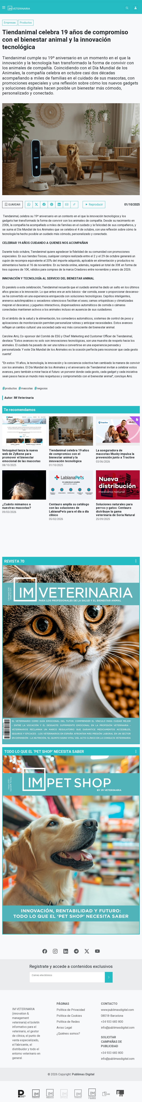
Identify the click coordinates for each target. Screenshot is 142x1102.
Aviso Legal (64, 1027)
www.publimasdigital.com (117, 1010)
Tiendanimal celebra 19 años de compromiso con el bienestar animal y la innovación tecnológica (69, 456)
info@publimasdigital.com (117, 1027)
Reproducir (95, 204)
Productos (26, 22)
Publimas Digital (83, 1074)
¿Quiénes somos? (68, 1033)
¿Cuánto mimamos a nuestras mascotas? (16, 506)
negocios (42, 388)
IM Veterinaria (24, 398)
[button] (3, 8)
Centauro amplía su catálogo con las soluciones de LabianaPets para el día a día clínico (69, 510)
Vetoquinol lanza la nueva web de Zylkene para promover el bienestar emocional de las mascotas (21, 456)
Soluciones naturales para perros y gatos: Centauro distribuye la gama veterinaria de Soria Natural (115, 510)
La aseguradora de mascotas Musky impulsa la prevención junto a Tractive (115, 454)
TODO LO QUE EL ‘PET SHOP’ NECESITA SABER (44, 751)
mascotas (27, 388)
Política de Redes (68, 1021)
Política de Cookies (69, 1016)
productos (11, 388)
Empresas (10, 22)
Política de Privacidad (71, 1010)
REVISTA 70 (14, 561)
